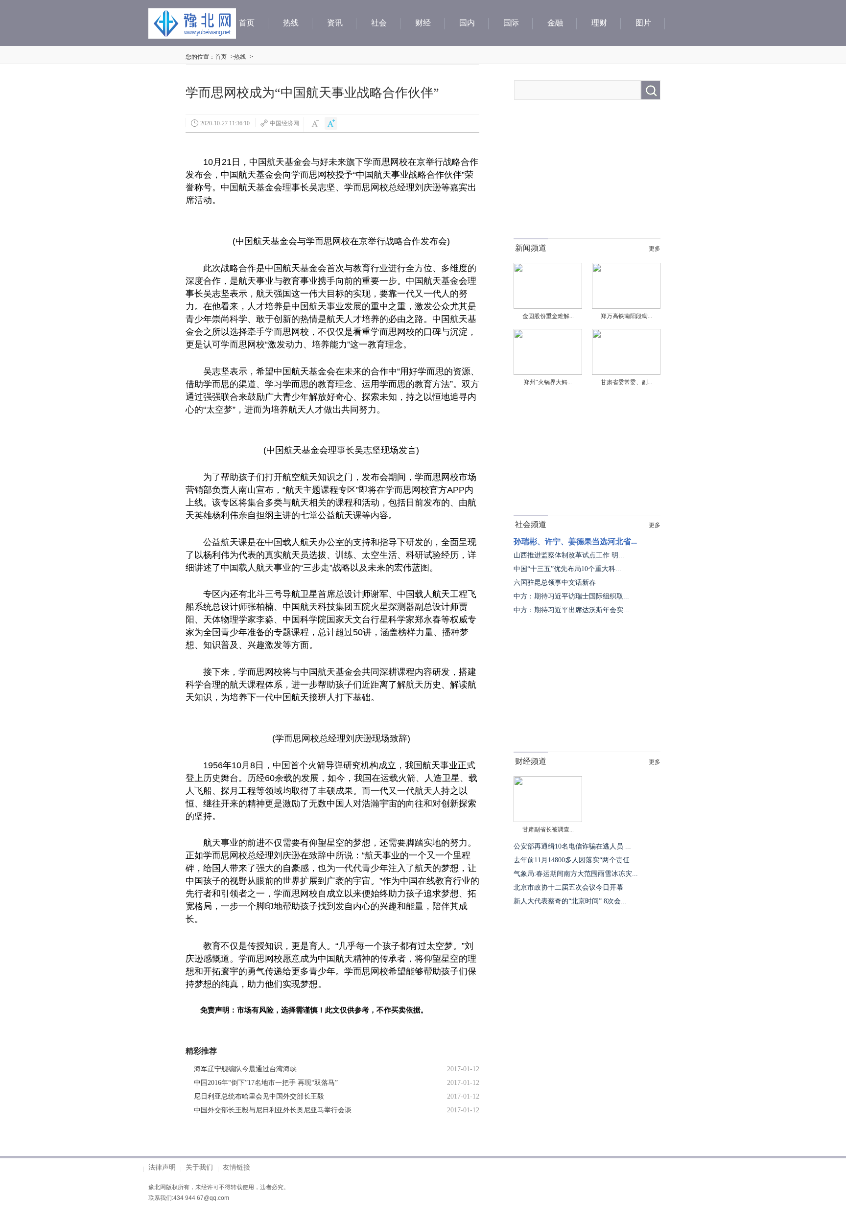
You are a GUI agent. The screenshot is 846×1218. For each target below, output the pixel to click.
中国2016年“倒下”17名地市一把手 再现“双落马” (266, 1082)
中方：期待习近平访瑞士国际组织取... (571, 596)
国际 (511, 23)
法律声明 (162, 1167)
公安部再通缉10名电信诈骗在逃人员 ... (572, 846)
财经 (423, 23)
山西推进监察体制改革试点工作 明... (569, 555)
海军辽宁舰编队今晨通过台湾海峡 (245, 1069)
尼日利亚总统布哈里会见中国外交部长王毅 (259, 1096)
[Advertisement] (587, 177)
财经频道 (530, 761)
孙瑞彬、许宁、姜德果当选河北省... (575, 541)
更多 (654, 248)
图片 (643, 23)
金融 (555, 23)
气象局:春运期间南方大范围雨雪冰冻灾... (576, 873)
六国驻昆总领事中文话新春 (555, 582)
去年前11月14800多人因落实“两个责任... (574, 860)
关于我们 (199, 1167)
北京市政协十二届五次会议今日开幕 (568, 887)
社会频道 (530, 524)
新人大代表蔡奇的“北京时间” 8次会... (570, 901)
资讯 (335, 23)
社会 (379, 23)
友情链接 (236, 1167)
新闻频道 (530, 248)
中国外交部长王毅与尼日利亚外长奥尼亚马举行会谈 (273, 1110)
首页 (247, 23)
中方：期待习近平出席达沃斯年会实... (571, 610)
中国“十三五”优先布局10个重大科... (567, 569)
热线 (291, 23)
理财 (599, 23)
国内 (467, 23)
